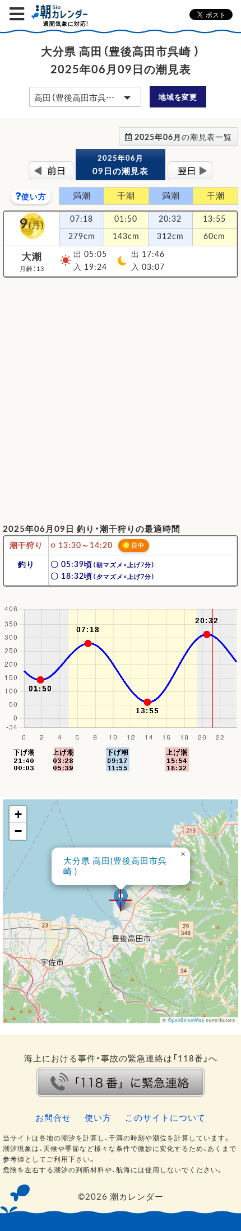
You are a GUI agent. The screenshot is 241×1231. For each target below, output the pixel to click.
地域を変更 (178, 96)
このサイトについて (165, 1117)
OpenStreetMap (186, 1020)
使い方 (34, 196)
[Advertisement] (120, 399)
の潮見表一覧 (183, 136)
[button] (121, 899)
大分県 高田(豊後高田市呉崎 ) (115, 866)
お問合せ (53, 1117)
